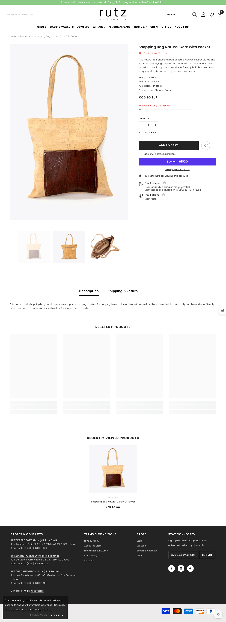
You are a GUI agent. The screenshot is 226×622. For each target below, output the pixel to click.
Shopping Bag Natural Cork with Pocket (113, 501)
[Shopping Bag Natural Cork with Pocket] (113, 469)
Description (89, 291)
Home (13, 36)
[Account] (203, 15)
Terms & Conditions (166, 154)
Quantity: (144, 118)
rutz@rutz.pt (37, 590)
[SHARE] (213, 145)
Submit (207, 555)
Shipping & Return (123, 291)
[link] (205, 145)
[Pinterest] (190, 568)
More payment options (177, 169)
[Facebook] (171, 568)
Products (25, 36)
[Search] (182, 14)
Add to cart (168, 145)
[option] (69, 132)
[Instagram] (181, 568)
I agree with (149, 153)
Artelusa (153, 77)
